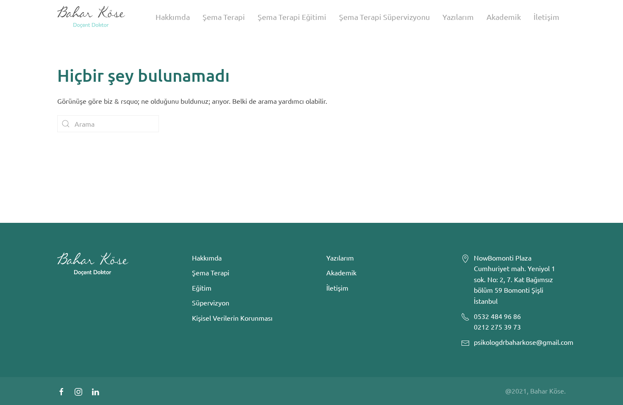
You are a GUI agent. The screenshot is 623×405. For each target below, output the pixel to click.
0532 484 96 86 (497, 316)
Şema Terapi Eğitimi (292, 16)
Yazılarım (458, 16)
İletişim (546, 16)
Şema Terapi (224, 16)
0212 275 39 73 (497, 326)
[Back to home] (91, 17)
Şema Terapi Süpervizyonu (384, 16)
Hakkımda (173, 16)
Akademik (504, 16)
